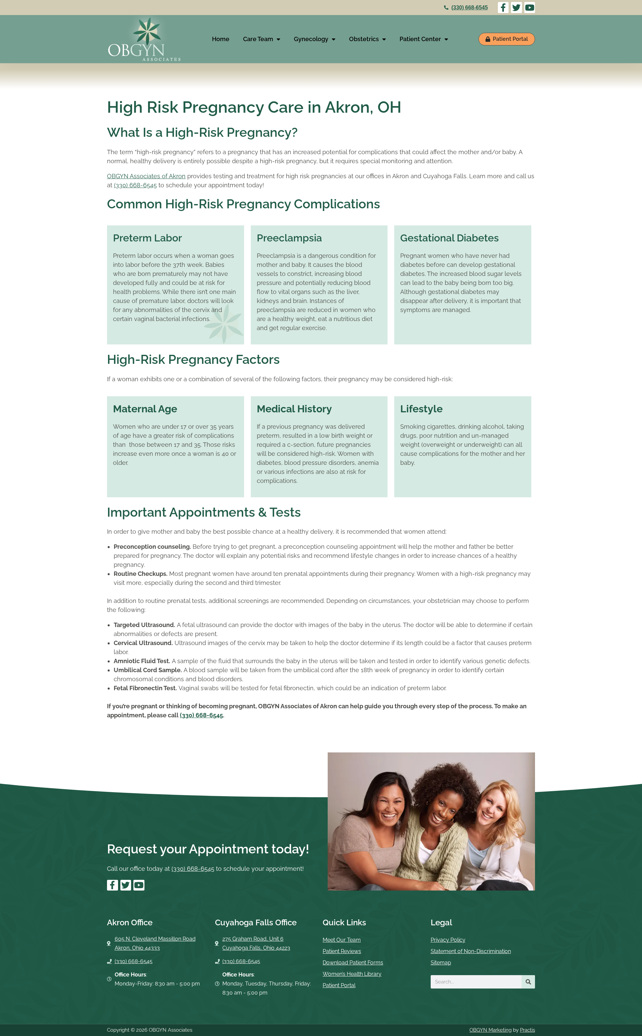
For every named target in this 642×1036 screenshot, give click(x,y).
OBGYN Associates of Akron (146, 176)
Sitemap (441, 962)
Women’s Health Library (352, 974)
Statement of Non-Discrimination (471, 951)
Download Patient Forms (353, 962)
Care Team (258, 38)
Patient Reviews (342, 951)
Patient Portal (339, 985)
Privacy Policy (448, 940)
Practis (527, 1030)
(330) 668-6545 (469, 7)
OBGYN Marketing (490, 1030)
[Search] (528, 982)
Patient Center (420, 38)
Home (220, 38)
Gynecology (311, 38)
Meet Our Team (342, 940)
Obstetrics (364, 38)
